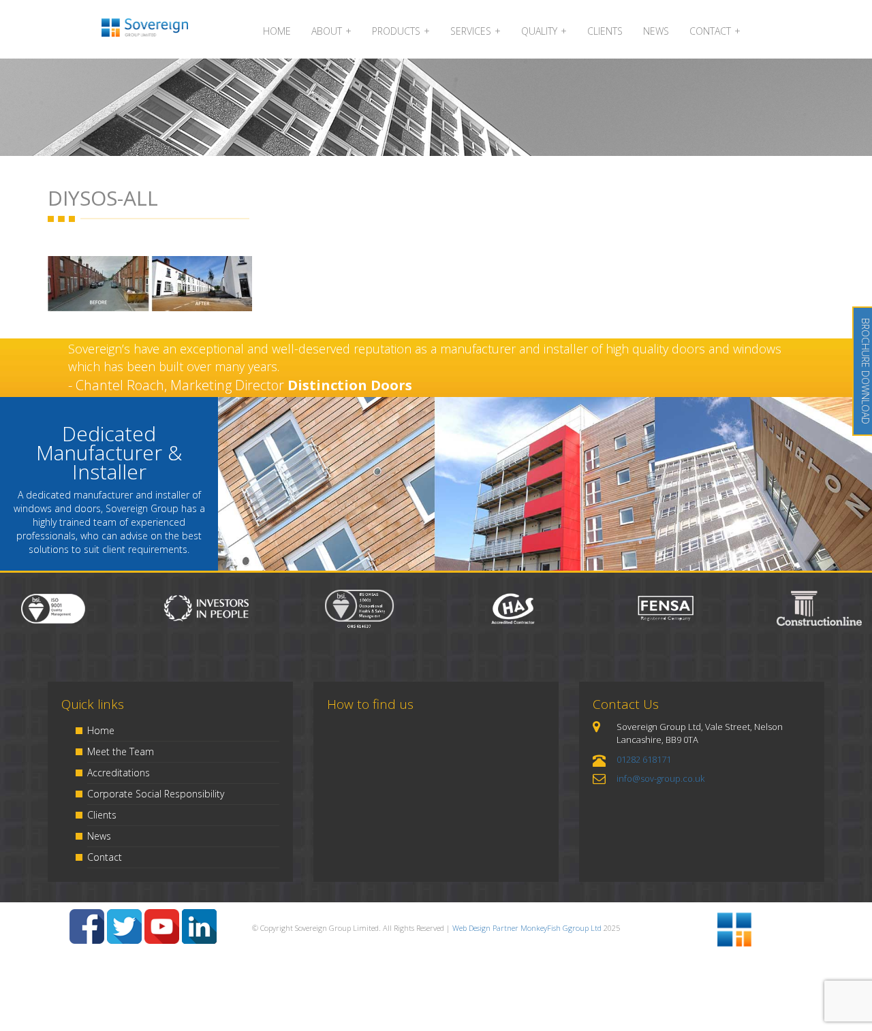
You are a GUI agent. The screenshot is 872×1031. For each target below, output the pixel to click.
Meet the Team (120, 751)
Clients (101, 814)
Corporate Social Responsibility (155, 793)
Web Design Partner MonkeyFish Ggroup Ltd (527, 928)
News (99, 835)
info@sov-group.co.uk (660, 778)
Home (100, 730)
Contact (104, 857)
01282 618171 (644, 759)
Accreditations (118, 772)
